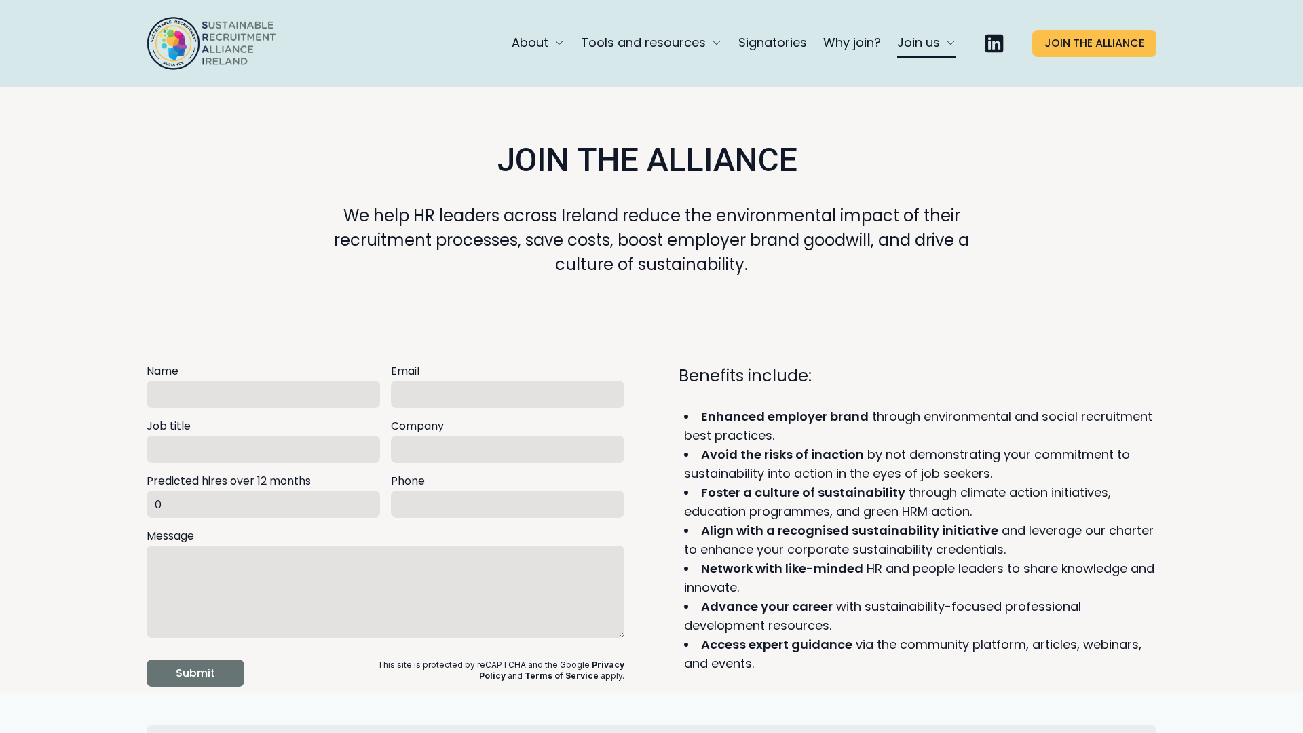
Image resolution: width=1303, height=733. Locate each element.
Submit (195, 673)
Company (417, 426)
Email (405, 371)
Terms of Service (562, 676)
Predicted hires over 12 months (229, 481)
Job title (169, 426)
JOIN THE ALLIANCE (1094, 43)
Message (170, 536)
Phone (408, 481)
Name (162, 371)
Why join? (852, 42)
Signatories (772, 42)
